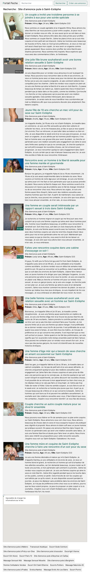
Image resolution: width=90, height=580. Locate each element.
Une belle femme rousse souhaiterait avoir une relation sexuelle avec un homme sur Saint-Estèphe (55, 300)
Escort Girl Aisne (11, 556)
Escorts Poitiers (57, 565)
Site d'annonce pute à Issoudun (50, 551)
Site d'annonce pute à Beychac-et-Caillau (51, 556)
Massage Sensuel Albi (13, 560)
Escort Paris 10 (26, 556)
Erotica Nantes (36, 570)
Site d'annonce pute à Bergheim (60, 560)
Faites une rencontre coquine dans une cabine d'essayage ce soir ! (52, 249)
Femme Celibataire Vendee (15, 565)
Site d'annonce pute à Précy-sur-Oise (19, 551)
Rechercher (61, 3)
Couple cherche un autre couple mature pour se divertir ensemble (53, 406)
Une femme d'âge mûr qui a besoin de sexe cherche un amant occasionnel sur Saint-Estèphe (55, 353)
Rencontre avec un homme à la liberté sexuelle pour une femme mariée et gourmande (55, 162)
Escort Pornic (75, 570)
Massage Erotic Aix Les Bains (56, 570)
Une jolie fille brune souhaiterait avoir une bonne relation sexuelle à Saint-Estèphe (53, 61)
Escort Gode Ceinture (58, 547)
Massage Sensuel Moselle (34, 560)
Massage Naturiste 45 (75, 565)
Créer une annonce (77, 3)
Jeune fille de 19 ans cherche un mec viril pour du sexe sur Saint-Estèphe (53, 111)
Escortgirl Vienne (72, 551)
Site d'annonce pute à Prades (16, 570)
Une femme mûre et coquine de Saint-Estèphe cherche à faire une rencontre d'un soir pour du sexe (55, 445)
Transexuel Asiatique (38, 547)
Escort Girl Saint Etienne (38, 565)
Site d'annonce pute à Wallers (16, 547)
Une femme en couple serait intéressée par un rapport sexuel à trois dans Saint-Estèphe (51, 207)
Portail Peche (10, 3)
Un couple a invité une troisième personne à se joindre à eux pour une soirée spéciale (52, 16)
